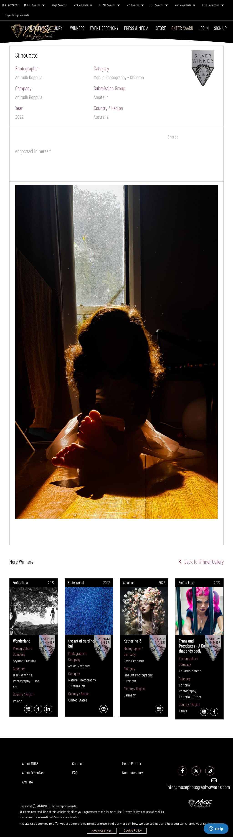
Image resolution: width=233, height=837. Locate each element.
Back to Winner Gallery (203, 561)
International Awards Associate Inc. (59, 817)
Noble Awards (183, 5)
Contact (77, 763)
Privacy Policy (131, 811)
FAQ (74, 772)
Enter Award (182, 28)
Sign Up (220, 28)
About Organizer (33, 772)
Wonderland (21, 640)
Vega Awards (59, 5)
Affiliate (27, 781)
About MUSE (30, 763)
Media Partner (131, 763)
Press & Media (136, 28)
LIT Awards (157, 5)
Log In (204, 28)
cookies (159, 811)
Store (161, 28)
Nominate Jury (132, 772)
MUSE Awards (32, 5)
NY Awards (133, 5)
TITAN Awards (107, 5)
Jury (58, 28)
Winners (77, 28)
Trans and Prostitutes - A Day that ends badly (193, 645)
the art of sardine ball (81, 643)
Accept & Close (101, 831)
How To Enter (36, 28)
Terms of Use (114, 811)
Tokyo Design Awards (16, 15)
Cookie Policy (133, 830)
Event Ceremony (104, 28)
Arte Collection (211, 5)
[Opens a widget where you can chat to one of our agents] (215, 829)
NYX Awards (81, 5)
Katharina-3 (132, 640)
